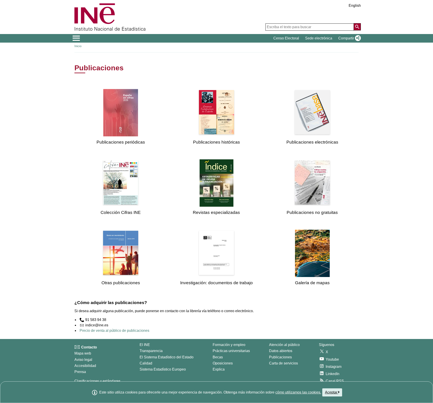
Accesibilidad (85, 366)
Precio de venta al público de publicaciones (114, 330)
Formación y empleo (229, 345)
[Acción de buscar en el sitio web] (357, 26)
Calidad (146, 363)
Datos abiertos (280, 351)
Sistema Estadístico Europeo (163, 369)
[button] (348, 38)
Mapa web (82, 353)
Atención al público (284, 345)
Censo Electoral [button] (286, 38)
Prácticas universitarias (231, 351)
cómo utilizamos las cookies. (298, 392)
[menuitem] (120, 117)
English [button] (355, 5)
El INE (145, 345)
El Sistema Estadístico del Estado (166, 357)
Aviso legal (83, 360)
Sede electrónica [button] (318, 38)
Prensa (80, 372)
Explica (219, 369)
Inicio (77, 46)
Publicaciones (280, 357)
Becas (218, 357)
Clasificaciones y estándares (97, 381)
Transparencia (151, 351)
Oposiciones (223, 363)
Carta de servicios (283, 363)
